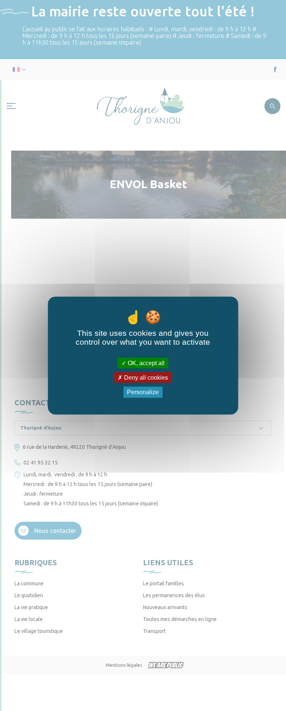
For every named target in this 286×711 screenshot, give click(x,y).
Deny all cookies (145, 377)
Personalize (143, 392)
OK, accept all (145, 363)
